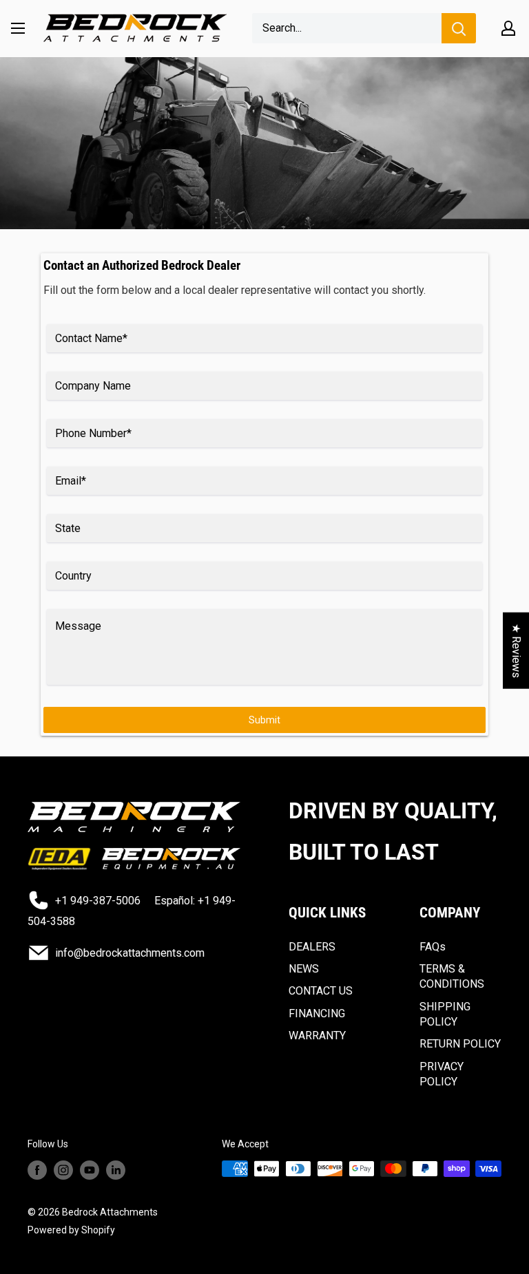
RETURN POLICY (460, 1043)
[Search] (459, 28)
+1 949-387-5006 (98, 900)
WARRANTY (317, 1035)
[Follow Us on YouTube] (89, 1170)
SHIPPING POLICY (444, 1014)
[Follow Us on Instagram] (63, 1170)
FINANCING (317, 1013)
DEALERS (312, 946)
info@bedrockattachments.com (130, 952)
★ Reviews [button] (516, 650)
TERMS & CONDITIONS (451, 976)
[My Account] (508, 28)
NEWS (304, 968)
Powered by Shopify (71, 1229)
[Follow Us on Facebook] (37, 1170)
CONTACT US (321, 990)
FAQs (432, 946)
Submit (264, 719)
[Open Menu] (18, 28)
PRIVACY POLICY (441, 1074)
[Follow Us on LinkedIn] (115, 1170)
